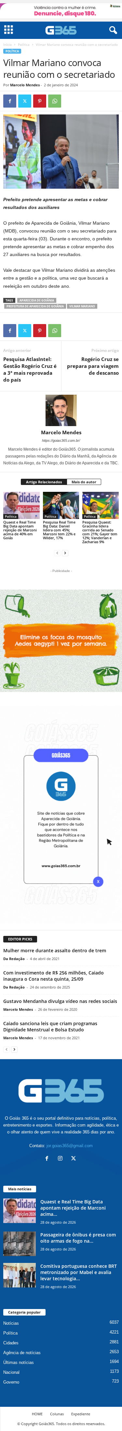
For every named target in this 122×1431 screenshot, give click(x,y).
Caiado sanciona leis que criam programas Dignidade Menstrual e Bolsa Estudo (50, 1026)
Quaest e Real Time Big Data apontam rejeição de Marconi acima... (73, 1207)
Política (24, 44)
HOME (37, 1413)
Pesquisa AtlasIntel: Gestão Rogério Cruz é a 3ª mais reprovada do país (30, 369)
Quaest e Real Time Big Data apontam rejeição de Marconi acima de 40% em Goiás (20, 530)
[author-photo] (61, 410)
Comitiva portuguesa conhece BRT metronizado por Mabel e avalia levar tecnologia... (78, 1272)
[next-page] (65, 552)
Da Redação (14, 958)
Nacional (11, 1372)
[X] (24, 101)
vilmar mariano (82, 306)
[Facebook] (9, 101)
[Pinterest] (39, 101)
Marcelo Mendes (25, 84)
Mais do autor (84, 481)
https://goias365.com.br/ (61, 440)
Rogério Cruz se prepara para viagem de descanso (93, 366)
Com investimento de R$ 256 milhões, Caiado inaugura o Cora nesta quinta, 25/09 (53, 976)
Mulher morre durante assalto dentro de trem (54, 950)
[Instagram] (61, 1159)
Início (7, 44)
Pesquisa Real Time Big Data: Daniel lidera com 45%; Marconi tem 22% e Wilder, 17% (59, 530)
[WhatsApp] (54, 101)
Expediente (80, 1413)
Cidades (11, 1342)
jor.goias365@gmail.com (70, 1145)
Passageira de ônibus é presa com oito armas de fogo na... (78, 1238)
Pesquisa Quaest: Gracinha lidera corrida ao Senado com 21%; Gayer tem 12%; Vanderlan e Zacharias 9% (99, 532)
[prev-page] (57, 552)
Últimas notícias (18, 1362)
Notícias (11, 1323)
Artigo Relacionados (44, 481)
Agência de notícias (22, 1352)
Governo (11, 1382)
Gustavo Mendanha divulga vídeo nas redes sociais (60, 1001)
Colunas (57, 1413)
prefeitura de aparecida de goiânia (35, 306)
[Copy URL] (69, 101)
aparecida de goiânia (37, 300)
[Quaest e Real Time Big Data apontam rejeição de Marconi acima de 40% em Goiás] (21, 505)
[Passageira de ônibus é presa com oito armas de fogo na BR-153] (19, 1244)
